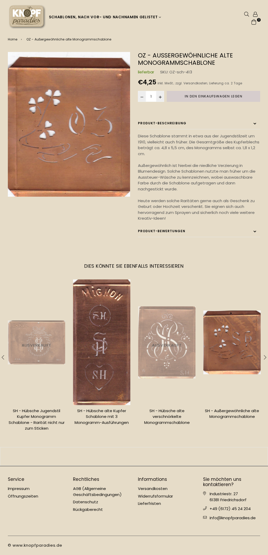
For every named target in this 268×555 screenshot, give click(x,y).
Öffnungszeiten (23, 496)
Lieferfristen (149, 503)
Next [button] (265, 357)
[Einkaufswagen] (254, 21)
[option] (69, 124)
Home (12, 39)
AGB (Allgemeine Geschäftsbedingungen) (97, 491)
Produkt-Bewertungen (161, 231)
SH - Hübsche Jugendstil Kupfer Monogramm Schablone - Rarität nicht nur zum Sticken (37, 419)
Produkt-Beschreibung (162, 123)
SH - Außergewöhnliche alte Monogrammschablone (232, 413)
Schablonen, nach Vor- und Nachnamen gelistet (104, 17)
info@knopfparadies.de (233, 518)
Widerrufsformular (155, 496)
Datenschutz (85, 502)
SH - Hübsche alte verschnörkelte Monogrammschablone (167, 416)
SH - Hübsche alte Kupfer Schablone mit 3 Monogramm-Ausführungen (102, 416)
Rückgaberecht (88, 509)
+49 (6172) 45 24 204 (230, 508)
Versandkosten (195, 83)
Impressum (19, 488)
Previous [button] (3, 357)
